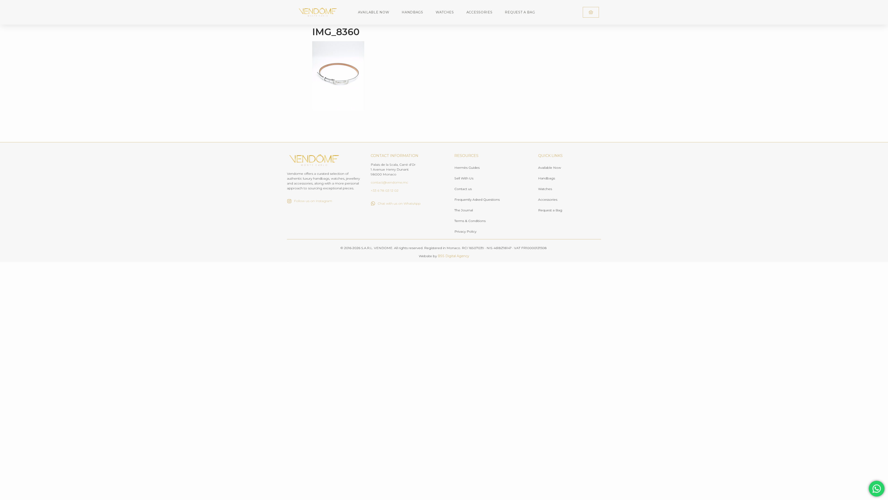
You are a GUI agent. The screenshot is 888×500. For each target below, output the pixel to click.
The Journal (463, 210)
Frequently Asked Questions (477, 199)
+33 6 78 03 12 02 (384, 190)
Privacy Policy (465, 231)
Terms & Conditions (470, 221)
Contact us (463, 189)
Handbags (412, 12)
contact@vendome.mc (389, 182)
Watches (445, 12)
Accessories (479, 12)
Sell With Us (463, 178)
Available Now (373, 12)
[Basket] (591, 12)
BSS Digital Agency (453, 256)
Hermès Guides (467, 168)
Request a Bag (520, 12)
